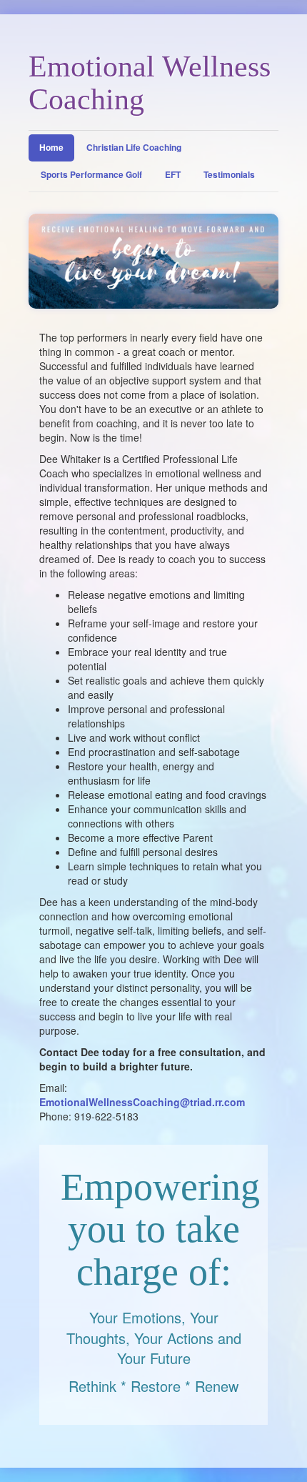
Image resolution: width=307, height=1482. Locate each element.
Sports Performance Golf (91, 174)
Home (51, 147)
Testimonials (229, 174)
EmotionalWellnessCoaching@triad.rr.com (142, 1102)
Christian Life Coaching (133, 147)
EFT (173, 174)
